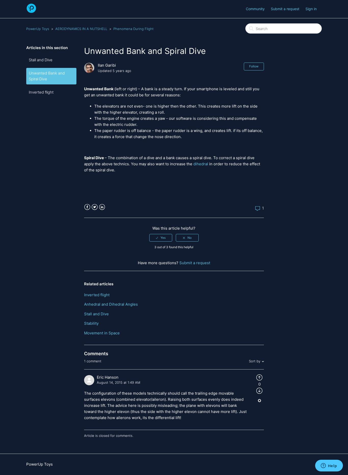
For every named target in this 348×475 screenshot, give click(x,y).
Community (255, 9)
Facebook (87, 207)
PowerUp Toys (37, 29)
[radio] (160, 238)
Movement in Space (102, 333)
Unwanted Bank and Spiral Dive (47, 76)
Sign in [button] (311, 9)
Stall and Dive (40, 59)
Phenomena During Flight (133, 29)
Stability (91, 323)
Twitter (94, 207)
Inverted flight (41, 92)
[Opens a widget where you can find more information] (329, 466)
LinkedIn (102, 207)
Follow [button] (254, 66)
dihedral (200, 163)
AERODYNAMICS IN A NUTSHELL (81, 29)
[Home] (31, 11)
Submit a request (285, 9)
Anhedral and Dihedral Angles (111, 304)
